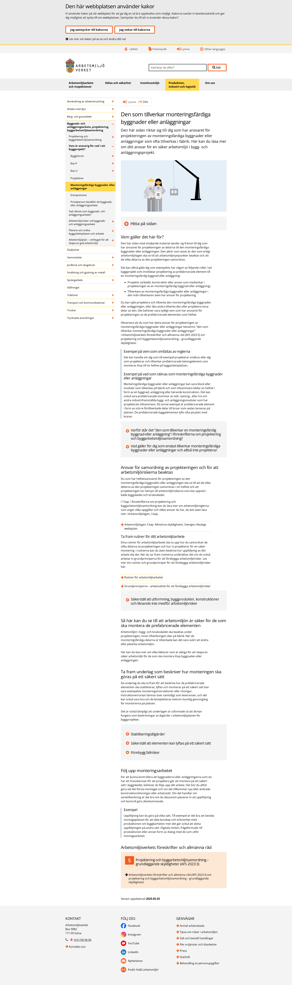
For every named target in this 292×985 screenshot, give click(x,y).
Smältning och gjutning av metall (86, 272)
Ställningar (73, 287)
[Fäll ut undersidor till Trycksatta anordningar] (113, 318)
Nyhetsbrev (135, 961)
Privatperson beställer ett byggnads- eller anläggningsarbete (91, 203)
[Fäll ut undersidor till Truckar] (113, 310)
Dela (145, 101)
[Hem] (104, 65)
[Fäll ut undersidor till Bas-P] (113, 163)
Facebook (134, 926)
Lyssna (185, 49)
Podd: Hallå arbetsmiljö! (143, 969)
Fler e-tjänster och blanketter (198, 944)
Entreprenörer (78, 195)
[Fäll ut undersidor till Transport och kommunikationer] (113, 302)
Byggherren (77, 156)
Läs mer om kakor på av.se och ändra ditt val (97, 39)
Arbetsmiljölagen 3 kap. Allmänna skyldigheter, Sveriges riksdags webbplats (165, 526)
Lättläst (133, 49)
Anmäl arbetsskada (192, 926)
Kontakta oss (77, 947)
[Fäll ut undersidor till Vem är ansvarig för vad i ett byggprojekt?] (113, 147)
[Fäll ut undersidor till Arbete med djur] (113, 109)
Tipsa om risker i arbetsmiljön (199, 932)
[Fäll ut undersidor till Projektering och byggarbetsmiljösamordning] (113, 138)
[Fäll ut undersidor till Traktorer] (113, 295)
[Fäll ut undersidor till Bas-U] (113, 170)
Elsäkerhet (73, 249)
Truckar (71, 310)
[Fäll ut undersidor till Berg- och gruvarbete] (113, 116)
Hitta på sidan (143, 223)
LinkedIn (133, 952)
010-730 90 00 (82, 940)
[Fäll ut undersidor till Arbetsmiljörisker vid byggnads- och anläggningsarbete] (113, 222)
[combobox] (178, 67)
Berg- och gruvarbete (79, 116)
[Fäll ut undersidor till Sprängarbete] (113, 280)
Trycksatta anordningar (80, 317)
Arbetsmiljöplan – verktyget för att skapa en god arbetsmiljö (88, 241)
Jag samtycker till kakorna (89, 30)
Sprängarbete (75, 280)
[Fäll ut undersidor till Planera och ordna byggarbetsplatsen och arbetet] (113, 232)
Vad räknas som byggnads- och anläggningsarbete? (87, 213)
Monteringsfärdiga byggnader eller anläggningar (92, 186)
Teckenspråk (159, 49)
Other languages (214, 49)
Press (183, 951)
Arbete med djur (76, 109)
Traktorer (72, 295)
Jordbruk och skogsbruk (81, 265)
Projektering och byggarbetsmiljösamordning (85, 138)
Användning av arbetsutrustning (85, 101)
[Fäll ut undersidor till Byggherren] (113, 156)
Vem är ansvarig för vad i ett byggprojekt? (87, 147)
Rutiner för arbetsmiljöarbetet (143, 577)
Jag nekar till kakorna (134, 30)
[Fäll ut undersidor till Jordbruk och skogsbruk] (113, 265)
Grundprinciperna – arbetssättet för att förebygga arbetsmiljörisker (167, 586)
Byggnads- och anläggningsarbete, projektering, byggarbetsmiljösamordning (88, 127)
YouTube (133, 943)
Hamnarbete (74, 257)
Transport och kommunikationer (86, 302)
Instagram (134, 934)
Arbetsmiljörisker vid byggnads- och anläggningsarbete (87, 222)
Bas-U (73, 170)
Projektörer (77, 178)
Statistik (185, 957)
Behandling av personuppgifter (199, 963)
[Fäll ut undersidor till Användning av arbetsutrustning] (113, 101)
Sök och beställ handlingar (196, 938)
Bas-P (73, 163)
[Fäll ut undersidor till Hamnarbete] (113, 257)
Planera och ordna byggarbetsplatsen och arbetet (86, 231)
